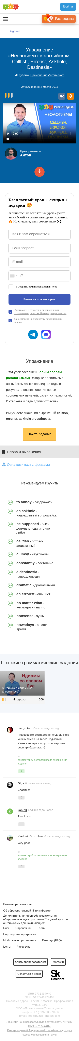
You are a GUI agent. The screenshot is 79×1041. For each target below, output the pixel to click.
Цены (7, 946)
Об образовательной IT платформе (27, 910)
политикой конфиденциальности (48, 313)
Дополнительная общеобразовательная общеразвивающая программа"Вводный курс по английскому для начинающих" (35, 919)
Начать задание (39, 434)
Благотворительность (17, 904)
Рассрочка (23, 946)
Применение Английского (47, 75)
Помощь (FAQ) (52, 940)
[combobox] (13, 276)
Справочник (23, 928)
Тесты (41, 928)
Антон (25, 155)
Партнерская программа (19, 934)
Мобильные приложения (19, 940)
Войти (68, 6)
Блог (6, 928)
